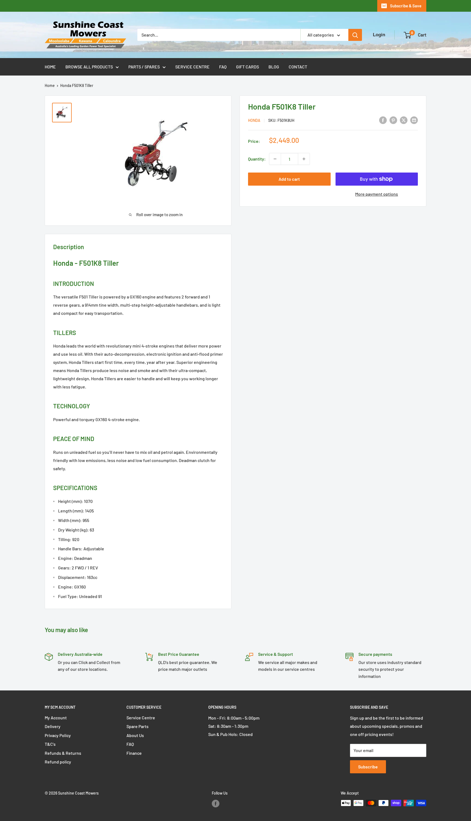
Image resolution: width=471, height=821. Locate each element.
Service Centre (192, 66)
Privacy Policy (58, 735)
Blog (273, 66)
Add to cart (289, 179)
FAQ (223, 66)
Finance (134, 753)
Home (50, 66)
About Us (135, 735)
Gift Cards (247, 66)
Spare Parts (137, 726)
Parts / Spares (144, 66)
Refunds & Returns (63, 753)
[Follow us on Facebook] (215, 803)
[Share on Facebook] (383, 120)
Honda (254, 120)
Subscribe (368, 766)
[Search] (355, 35)
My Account (56, 717)
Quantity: (257, 158)
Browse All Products (89, 66)
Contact (298, 66)
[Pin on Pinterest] (393, 120)
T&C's (50, 744)
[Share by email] (414, 120)
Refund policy (58, 761)
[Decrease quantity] (275, 159)
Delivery (53, 726)
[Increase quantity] (304, 159)
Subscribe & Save (405, 5)
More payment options (376, 194)
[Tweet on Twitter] (403, 120)
